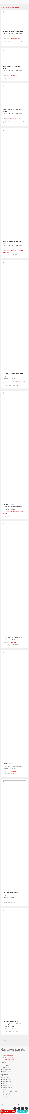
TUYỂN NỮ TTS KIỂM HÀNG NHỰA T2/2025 (11, 67)
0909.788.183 (10, 1057)
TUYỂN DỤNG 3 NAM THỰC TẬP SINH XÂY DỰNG (12, 242)
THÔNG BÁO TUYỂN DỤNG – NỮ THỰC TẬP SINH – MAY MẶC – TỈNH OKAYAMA (13, 30)
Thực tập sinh (6, 1067)
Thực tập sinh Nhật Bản (8, 1096)
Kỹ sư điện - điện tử (7, 1079)
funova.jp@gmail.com (11, 1059)
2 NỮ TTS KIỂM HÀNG (8, 504)
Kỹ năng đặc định (7, 1069)
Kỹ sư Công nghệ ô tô (8, 1081)
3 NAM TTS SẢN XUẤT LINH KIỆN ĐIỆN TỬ (13, 374)
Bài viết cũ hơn (7, 1040)
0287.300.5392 (9, 1055)
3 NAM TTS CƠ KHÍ (7, 635)
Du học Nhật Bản (7, 1071)
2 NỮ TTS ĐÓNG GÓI (8, 764)
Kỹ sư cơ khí (6, 1077)
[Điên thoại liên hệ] (26, 1111)
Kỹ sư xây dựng (6, 1085)
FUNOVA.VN (13, 1104)
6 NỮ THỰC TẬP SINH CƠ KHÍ (10, 892)
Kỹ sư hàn (5, 1083)
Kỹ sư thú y (5, 1089)
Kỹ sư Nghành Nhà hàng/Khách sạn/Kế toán (13, 1092)
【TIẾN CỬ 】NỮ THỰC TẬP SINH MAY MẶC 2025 (12, 110)
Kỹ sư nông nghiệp (7, 1087)
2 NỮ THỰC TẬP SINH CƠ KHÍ (10, 1021)
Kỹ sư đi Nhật (6, 1065)
